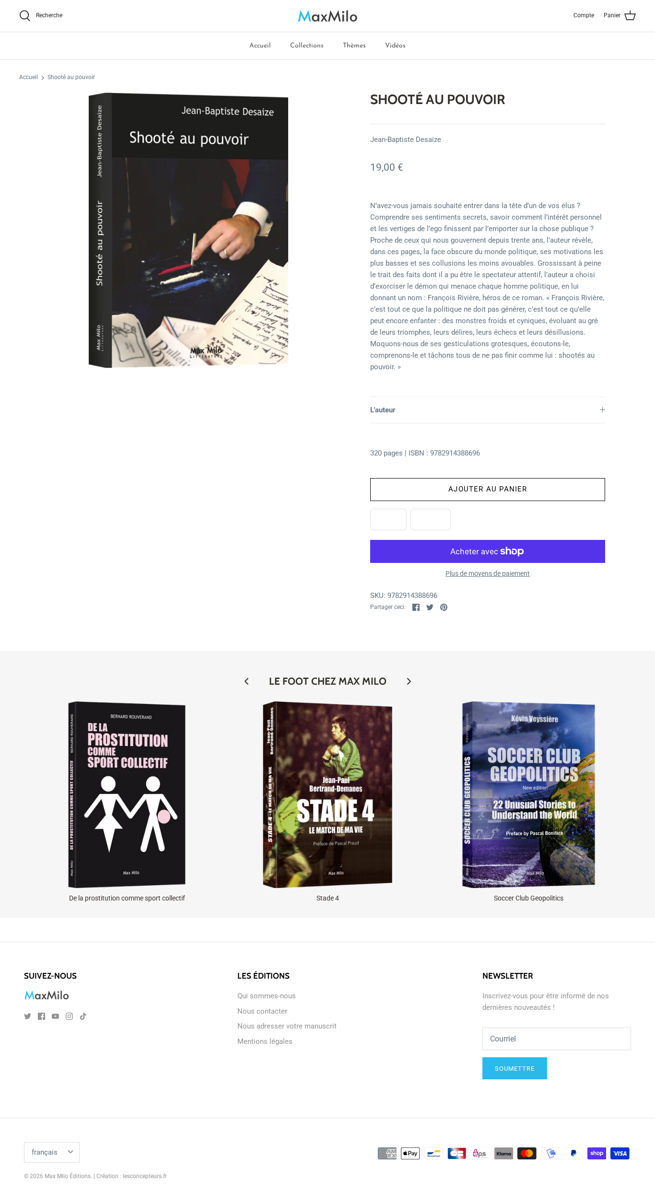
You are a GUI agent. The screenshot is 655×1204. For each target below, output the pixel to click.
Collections (307, 45)
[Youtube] (55, 1016)
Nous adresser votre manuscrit (287, 1026)
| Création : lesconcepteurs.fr (130, 1176)
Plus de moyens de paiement (487, 573)
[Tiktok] (83, 1016)
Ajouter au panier (487, 489)
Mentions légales (264, 1041)
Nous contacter (262, 1011)
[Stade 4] (327, 794)
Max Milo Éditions (68, 1176)
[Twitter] (27, 1016)
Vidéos (395, 45)
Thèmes (354, 45)
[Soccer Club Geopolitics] (528, 794)
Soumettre (515, 1068)
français (45, 1152)
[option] (189, 230)
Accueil (260, 45)
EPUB (388, 519)
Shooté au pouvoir (71, 77)
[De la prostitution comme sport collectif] (127, 794)
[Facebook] (41, 1016)
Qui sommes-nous (266, 996)
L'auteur (383, 410)
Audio (431, 519)
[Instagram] (69, 1016)
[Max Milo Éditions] (328, 16)
